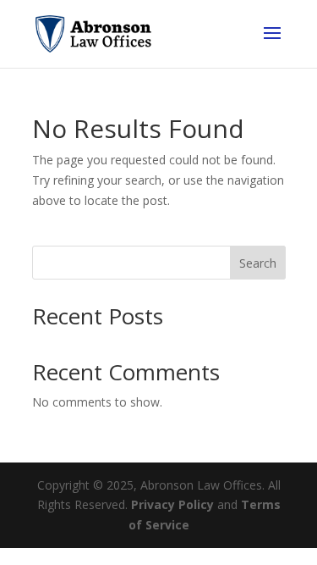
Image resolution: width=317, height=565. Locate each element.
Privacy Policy (172, 504)
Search (257, 263)
